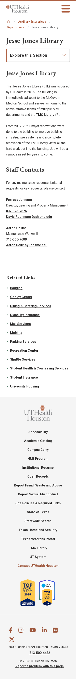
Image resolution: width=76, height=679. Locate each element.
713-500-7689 (16, 239)
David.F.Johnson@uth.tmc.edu (29, 217)
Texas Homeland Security (38, 530)
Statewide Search (38, 521)
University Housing (24, 386)
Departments (15, 27)
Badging (16, 288)
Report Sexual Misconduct (38, 494)
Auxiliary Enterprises (32, 21)
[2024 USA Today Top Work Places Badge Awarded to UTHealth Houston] (49, 592)
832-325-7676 (16, 211)
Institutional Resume (38, 467)
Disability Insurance (25, 315)
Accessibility (38, 432)
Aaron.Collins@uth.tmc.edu (26, 245)
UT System (38, 557)
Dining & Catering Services (30, 306)
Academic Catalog (38, 441)
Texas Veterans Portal (38, 539)
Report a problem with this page (39, 666)
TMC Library (45, 115)
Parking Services (23, 342)
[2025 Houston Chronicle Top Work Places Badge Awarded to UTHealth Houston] (29, 592)
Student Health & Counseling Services (39, 368)
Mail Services (20, 324)
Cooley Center (21, 297)
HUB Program (38, 459)
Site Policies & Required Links (38, 503)
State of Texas (38, 512)
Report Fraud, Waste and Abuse (38, 485)
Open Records (38, 476)
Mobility (16, 333)
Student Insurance (24, 377)
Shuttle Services (22, 359)
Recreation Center (24, 350)
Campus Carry (38, 450)
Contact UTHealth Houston (38, 566)
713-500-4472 (39, 653)
